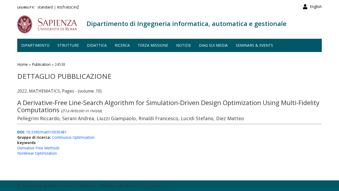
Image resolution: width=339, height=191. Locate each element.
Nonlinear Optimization (37, 153)
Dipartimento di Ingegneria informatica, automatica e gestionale (187, 23)
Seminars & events (254, 45)
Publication (41, 64)
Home (22, 64)
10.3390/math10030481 (42, 131)
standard (45, 7)
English (316, 6)
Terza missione (153, 45)
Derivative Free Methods (38, 147)
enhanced (68, 7)
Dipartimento (35, 45)
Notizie (183, 45)
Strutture (68, 45)
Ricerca (122, 45)
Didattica (97, 45)
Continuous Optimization (73, 137)
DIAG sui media (213, 45)
